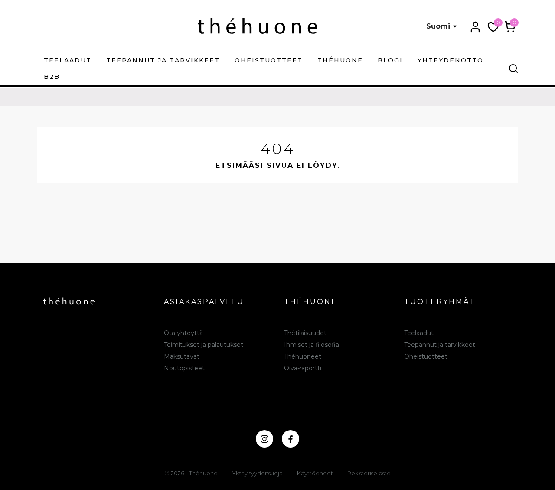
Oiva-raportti (302, 368)
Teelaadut (67, 60)
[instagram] (264, 439)
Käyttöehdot (315, 473)
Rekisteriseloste (369, 473)
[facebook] (290, 439)
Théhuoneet (302, 356)
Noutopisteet (184, 368)
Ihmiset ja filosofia (311, 345)
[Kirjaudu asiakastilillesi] (475, 27)
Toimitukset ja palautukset (203, 345)
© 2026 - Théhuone (191, 473)
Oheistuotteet (269, 60)
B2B (52, 77)
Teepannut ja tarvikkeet (163, 60)
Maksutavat (181, 356)
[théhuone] (257, 25)
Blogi (390, 60)
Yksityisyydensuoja (257, 473)
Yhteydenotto (450, 60)
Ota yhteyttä (183, 333)
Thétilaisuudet (305, 333)
